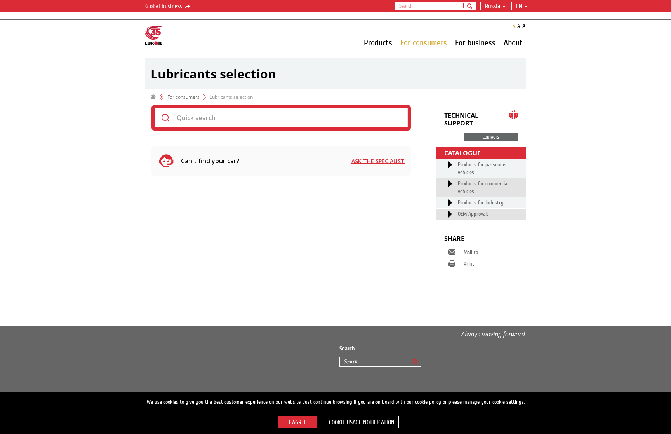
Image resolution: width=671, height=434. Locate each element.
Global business (164, 6)
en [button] (520, 6)
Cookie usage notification (362, 422)
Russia (492, 6)
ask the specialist (378, 161)
